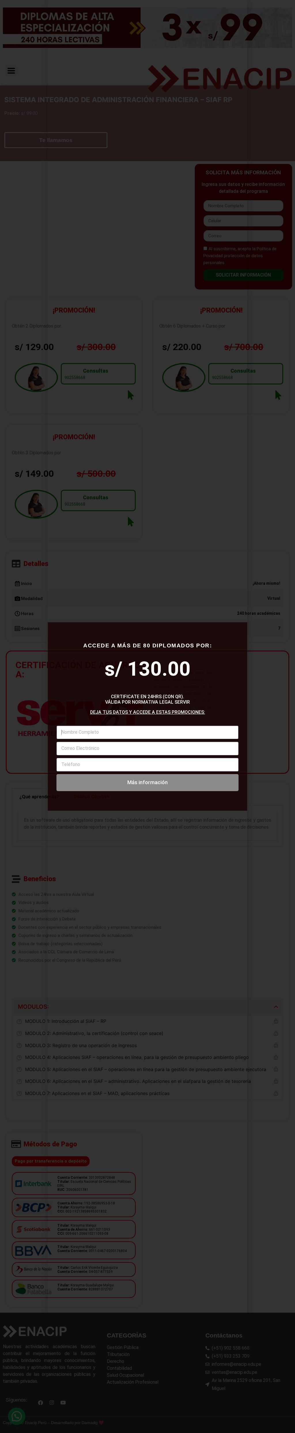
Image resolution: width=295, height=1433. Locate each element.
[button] (235, 257)
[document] (147, 716)
